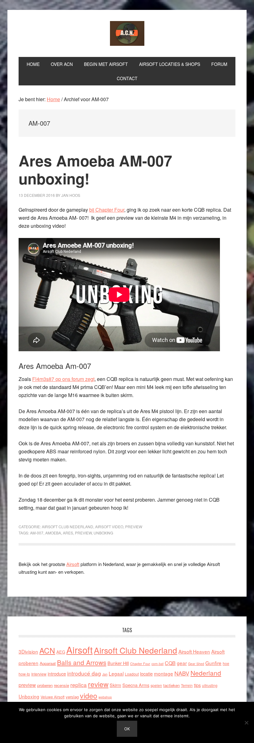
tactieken (171, 685)
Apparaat (48, 663)
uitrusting (209, 685)
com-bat (157, 663)
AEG (60, 652)
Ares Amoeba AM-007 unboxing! (95, 169)
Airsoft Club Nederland (127, 33)
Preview (133, 526)
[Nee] (246, 722)
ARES (68, 532)
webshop (105, 697)
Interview (38, 673)
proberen (45, 685)
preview (83, 532)
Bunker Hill (118, 663)
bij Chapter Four (106, 209)
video (88, 695)
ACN (47, 650)
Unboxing (103, 532)
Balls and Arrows (81, 662)
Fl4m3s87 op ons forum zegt (63, 378)
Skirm (115, 685)
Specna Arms (135, 685)
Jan (104, 674)
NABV (181, 673)
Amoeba (53, 532)
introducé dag (84, 673)
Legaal (116, 673)
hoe (226, 663)
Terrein (187, 685)
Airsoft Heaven (194, 651)
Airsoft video (109, 526)
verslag (72, 697)
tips (197, 685)
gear (182, 662)
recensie (61, 685)
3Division (28, 651)
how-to (24, 673)
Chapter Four (140, 663)
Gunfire (213, 662)
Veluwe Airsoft (52, 696)
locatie (146, 673)
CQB (170, 663)
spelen (156, 685)
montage (163, 673)
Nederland (205, 672)
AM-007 (36, 532)
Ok (127, 728)
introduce (57, 673)
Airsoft (72, 564)
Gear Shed (196, 663)
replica (78, 685)
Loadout (132, 673)
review (98, 684)
